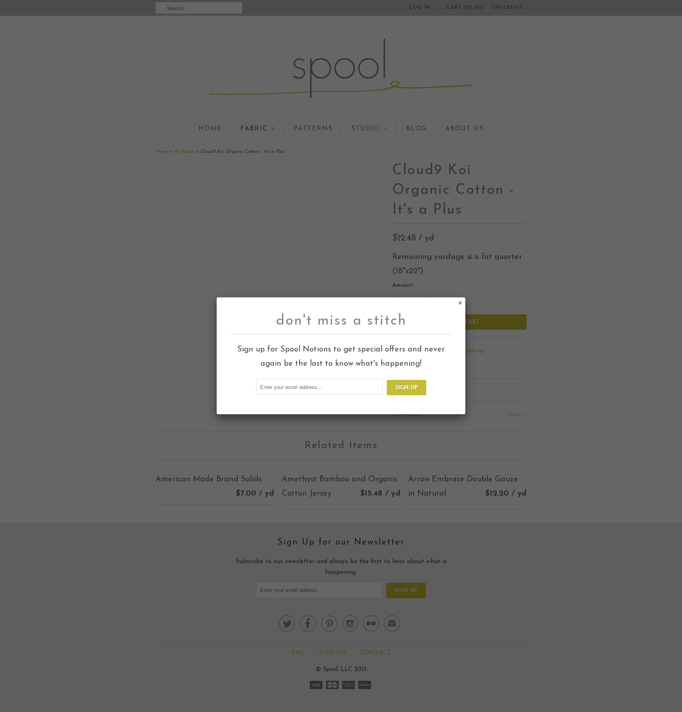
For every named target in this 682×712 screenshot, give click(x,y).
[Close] (459, 302)
